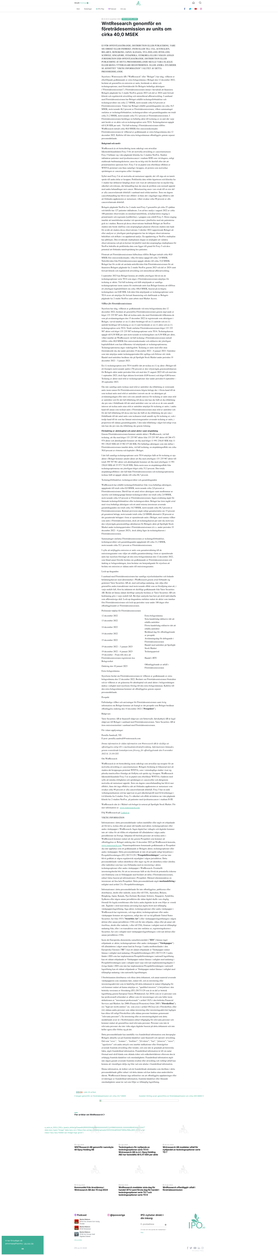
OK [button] (23, 1249)
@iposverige (117, 1215)
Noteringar (83, 3)
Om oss (123, 9)
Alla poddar (78, 1240)
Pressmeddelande (129, 19)
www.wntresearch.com (130, 807)
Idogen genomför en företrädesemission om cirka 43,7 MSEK (100, 1096)
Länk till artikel (90, 1092)
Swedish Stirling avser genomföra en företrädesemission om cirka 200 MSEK (171, 1096)
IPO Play (101, 9)
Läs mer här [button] (29, 1243)
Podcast (113, 9)
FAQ (142, 1232)
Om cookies (195, 1250)
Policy (202, 1250)
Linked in (125, 812)
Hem (78, 9)
